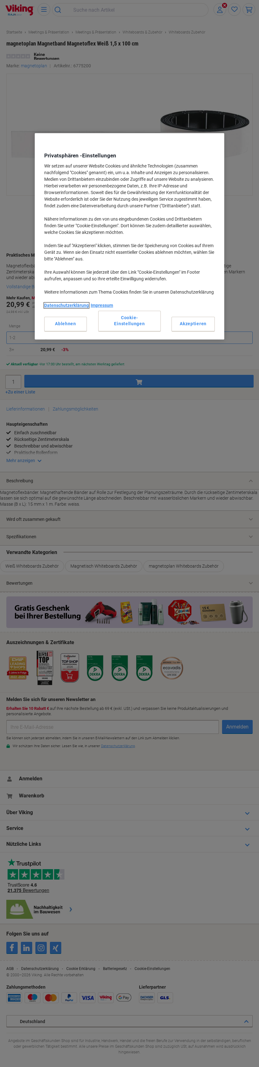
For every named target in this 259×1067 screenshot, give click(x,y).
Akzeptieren (193, 323)
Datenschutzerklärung (66, 305)
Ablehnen (65, 323)
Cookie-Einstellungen (129, 320)
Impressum (102, 305)
